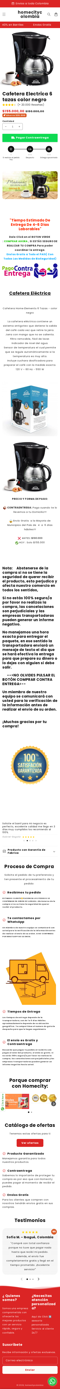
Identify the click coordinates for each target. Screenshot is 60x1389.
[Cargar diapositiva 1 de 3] (27, 85)
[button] (48, 14)
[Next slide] (53, 1103)
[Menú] (4, 14)
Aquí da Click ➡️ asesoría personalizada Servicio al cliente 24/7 (43, 1325)
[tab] (28, 1112)
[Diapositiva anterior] (24, 840)
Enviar (30, 1370)
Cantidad (8, 121)
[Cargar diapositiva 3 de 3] (32, 840)
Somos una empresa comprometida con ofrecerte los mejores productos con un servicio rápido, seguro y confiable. (15, 1320)
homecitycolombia (34, 1385)
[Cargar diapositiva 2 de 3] (30, 840)
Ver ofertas (30, 1143)
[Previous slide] (6, 1103)
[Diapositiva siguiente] (36, 840)
